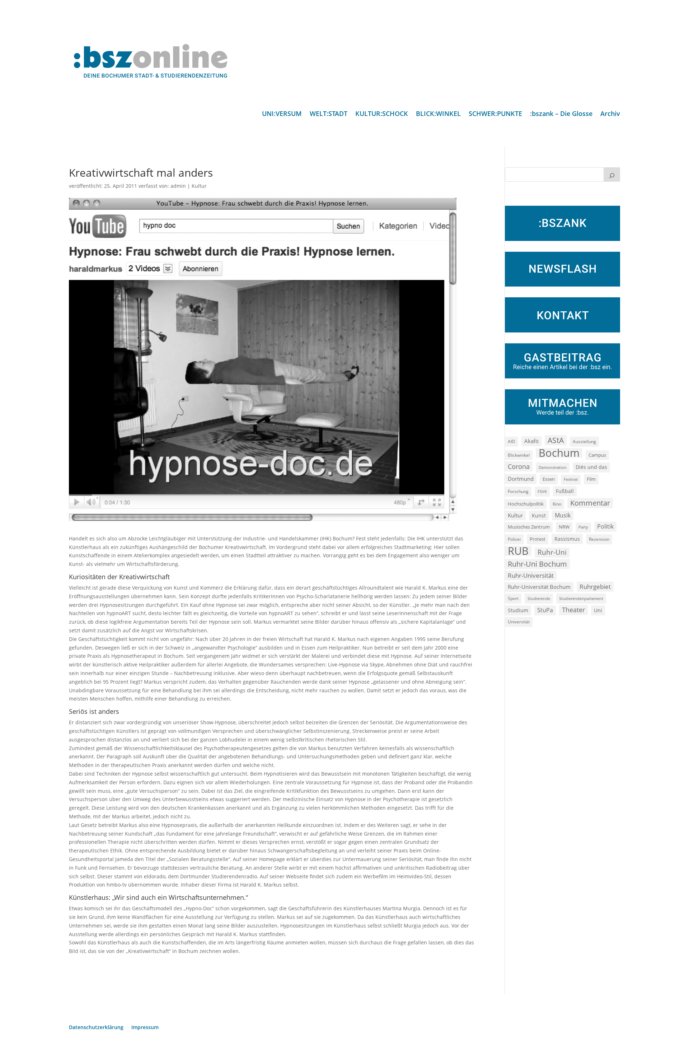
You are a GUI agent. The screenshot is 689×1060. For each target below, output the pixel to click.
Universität (519, 621)
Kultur (199, 185)
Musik (563, 515)
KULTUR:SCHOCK (381, 114)
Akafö (531, 441)
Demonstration (553, 467)
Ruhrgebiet (595, 586)
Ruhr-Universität (531, 575)
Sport (513, 598)
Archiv (610, 114)
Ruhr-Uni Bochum (537, 564)
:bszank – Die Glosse (561, 114)
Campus (597, 455)
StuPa (545, 610)
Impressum (145, 1028)
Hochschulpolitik (526, 504)
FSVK (542, 491)
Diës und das (591, 467)
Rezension (599, 539)
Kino (557, 504)
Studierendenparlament (581, 598)
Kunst (539, 515)
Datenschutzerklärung (96, 1028)
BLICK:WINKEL (438, 114)
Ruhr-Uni (552, 552)
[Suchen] (612, 174)
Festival (571, 479)
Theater (573, 609)
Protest (537, 539)
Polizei (514, 539)
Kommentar (590, 503)
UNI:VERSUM (282, 114)
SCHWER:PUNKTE (495, 114)
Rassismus (567, 538)
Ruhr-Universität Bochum (539, 587)
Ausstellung (584, 441)
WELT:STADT (328, 114)
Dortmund (521, 478)
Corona (519, 466)
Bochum (559, 453)
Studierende (539, 598)
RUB (518, 551)
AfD (511, 441)
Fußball (565, 491)
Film (591, 479)
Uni (598, 610)
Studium (518, 610)
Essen (549, 479)
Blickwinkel (519, 455)
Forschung (518, 491)
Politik (605, 526)
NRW (564, 527)
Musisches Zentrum (529, 527)
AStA (556, 440)
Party (583, 527)
